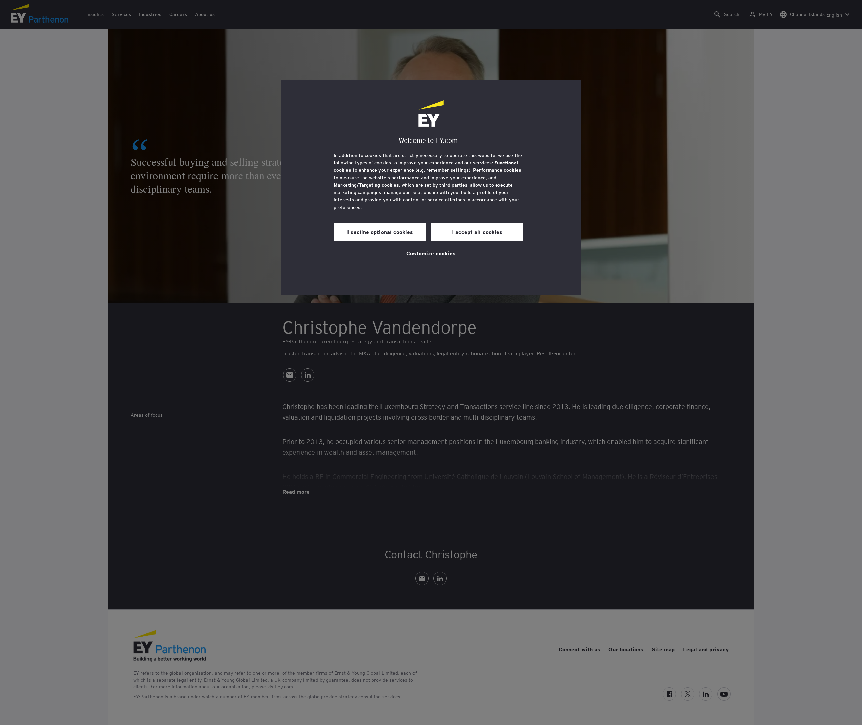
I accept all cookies (477, 231)
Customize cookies (431, 253)
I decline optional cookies (380, 231)
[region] (431, 187)
